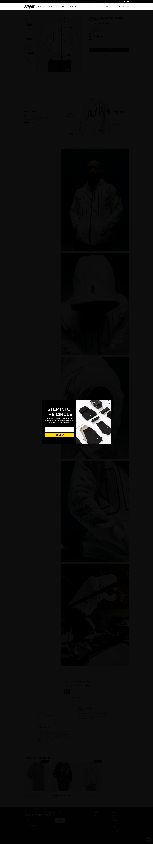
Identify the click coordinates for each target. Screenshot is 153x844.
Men (45, 6)
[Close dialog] (108, 402)
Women (51, 6)
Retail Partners (73, 6)
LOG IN (126, 1)
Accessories (60, 6)
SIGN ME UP (59, 435)
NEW (39, 6)
